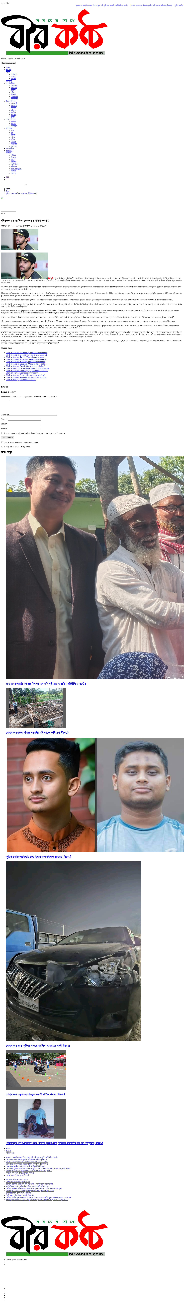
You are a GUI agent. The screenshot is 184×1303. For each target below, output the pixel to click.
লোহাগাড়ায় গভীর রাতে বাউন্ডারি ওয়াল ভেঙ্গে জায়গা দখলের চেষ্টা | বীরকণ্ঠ (29, 1171)
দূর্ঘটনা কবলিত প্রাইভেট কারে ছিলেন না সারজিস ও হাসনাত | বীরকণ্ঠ (146, 5)
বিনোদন (13, 157)
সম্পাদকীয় (9, 150)
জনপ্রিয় (8, 1151)
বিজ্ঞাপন (13, 173)
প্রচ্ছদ (8, 67)
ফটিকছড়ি (14, 106)
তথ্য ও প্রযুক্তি (16, 168)
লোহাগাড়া (14, 85)
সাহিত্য (13, 155)
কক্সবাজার (9, 128)
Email (4, 424)
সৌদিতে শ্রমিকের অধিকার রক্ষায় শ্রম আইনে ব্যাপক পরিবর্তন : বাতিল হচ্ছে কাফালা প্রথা (34, 1188)
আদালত (13, 79)
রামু (12, 132)
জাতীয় (8, 72)
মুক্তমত (13, 162)
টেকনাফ (13, 141)
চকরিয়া (13, 135)
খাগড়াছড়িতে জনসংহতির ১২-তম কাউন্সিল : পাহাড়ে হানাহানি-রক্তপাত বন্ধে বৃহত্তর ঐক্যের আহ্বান (37, 1200)
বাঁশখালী (13, 94)
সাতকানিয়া (14, 99)
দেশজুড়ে (14, 74)
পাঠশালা (13, 171)
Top (7, 191)
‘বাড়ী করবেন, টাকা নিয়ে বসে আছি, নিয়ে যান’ (20, 1195)
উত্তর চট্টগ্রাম (10, 101)
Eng (7, 177)
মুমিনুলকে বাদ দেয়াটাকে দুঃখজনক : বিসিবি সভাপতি (21, 193)
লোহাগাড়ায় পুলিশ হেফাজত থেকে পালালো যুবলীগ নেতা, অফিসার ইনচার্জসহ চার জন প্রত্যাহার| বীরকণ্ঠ (54, 1143)
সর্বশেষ (8, 1148)
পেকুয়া (13, 137)
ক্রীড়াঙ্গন (14, 166)
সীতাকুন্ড (13, 115)
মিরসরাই (13, 108)
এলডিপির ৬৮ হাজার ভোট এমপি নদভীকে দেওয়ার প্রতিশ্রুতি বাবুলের (27, 1186)
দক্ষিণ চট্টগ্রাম (10, 83)
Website (4, 428)
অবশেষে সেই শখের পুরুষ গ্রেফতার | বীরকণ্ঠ (20, 1173)
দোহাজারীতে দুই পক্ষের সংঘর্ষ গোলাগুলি (18, 1193)
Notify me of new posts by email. (17, 447)
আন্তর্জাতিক (10, 148)
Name (4, 419)
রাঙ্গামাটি (13, 124)
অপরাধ (13, 76)
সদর (12, 130)
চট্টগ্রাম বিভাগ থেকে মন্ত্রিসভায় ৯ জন (18, 1182)
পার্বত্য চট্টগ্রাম (10, 119)
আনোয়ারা (14, 88)
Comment (5, 415)
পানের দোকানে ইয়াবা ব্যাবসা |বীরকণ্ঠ (17, 1175)
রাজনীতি (8, 70)
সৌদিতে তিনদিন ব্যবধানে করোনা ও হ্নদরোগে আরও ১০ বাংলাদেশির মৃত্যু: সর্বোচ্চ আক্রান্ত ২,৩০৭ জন (38, 1197)
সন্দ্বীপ (13, 117)
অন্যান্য (8, 153)
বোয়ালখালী (14, 97)
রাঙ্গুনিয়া (13, 112)
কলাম (12, 159)
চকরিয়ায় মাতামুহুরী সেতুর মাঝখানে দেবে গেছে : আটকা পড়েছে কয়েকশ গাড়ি (30, 1184)
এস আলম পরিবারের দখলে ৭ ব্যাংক (17, 1179)
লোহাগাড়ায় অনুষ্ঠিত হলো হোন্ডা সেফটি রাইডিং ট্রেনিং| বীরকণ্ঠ (35, 1094)
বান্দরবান (13, 121)
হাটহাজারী (14, 103)
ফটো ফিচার (14, 164)
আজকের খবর (10, 1153)
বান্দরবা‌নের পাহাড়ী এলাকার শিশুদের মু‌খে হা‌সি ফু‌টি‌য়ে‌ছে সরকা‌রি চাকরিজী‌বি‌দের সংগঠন (52, 5)
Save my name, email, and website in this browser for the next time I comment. (35, 433)
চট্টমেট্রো (9, 81)
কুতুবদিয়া (14, 146)
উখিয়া (13, 139)
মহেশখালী (14, 144)
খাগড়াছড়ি (14, 126)
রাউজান (13, 110)
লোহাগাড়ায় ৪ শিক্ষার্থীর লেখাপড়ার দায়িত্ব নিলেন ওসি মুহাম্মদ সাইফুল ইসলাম (30, 1191)
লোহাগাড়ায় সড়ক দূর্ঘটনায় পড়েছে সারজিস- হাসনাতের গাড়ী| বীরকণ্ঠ (38, 1045)
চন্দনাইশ (13, 90)
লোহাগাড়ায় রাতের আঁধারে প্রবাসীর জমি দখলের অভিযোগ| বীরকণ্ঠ (101, 5)
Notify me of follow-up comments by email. (21, 442)
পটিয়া (12, 92)
